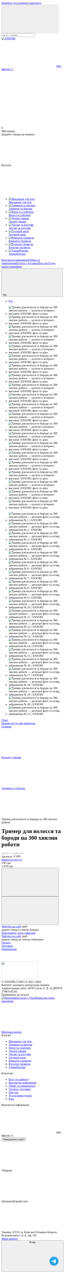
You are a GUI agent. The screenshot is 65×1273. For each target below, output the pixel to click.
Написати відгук (11, 859)
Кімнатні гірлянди (20, 1060)
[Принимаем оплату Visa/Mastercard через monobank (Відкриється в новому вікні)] (32, 1001)
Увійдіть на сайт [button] (11, 926)
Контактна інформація (15, 260)
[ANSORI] (19, 978)
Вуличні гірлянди (19, 1064)
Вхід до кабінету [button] (19, 1079)
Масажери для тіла (20, 1041)
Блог (19, 266)
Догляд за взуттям (20, 1054)
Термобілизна (17, 1067)
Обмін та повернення (22, 1085)
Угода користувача (20, 1095)
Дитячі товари (17, 1051)
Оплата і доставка (27, 263)
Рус (11, 301)
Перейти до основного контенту (21, 2)
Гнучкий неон (17, 1057)
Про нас (43, 263)
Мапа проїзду (9, 1238)
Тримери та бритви (20, 1044)
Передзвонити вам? (13, 1139)
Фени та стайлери (20, 1047)
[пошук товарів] (29, 19)
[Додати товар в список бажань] (29, 910)
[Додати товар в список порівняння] (29, 882)
